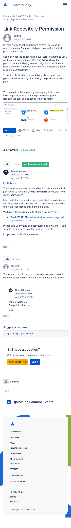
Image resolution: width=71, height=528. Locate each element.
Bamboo (28, 16)
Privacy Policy (16, 492)
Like (11, 309)
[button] (35, 113)
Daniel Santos (18, 171)
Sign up (18, 333)
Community (22, 4)
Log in (8, 333)
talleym (17, 35)
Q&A (20, 16)
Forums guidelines (18, 448)
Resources (15, 463)
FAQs (12, 443)
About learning (16, 459)
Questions (40, 16)
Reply (6, 246)
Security (14, 501)
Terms (13, 497)
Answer (9, 130)
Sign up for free (17, 361)
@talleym (11, 183)
